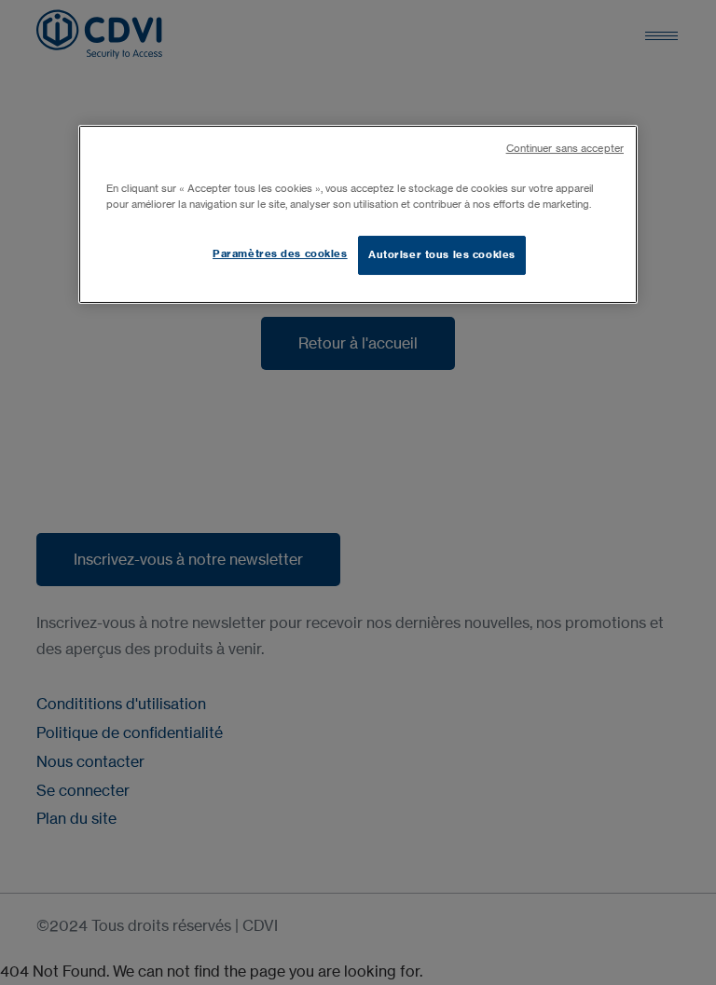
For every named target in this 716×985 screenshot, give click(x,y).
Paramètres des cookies (280, 253)
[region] (358, 214)
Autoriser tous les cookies (442, 254)
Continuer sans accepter (565, 149)
